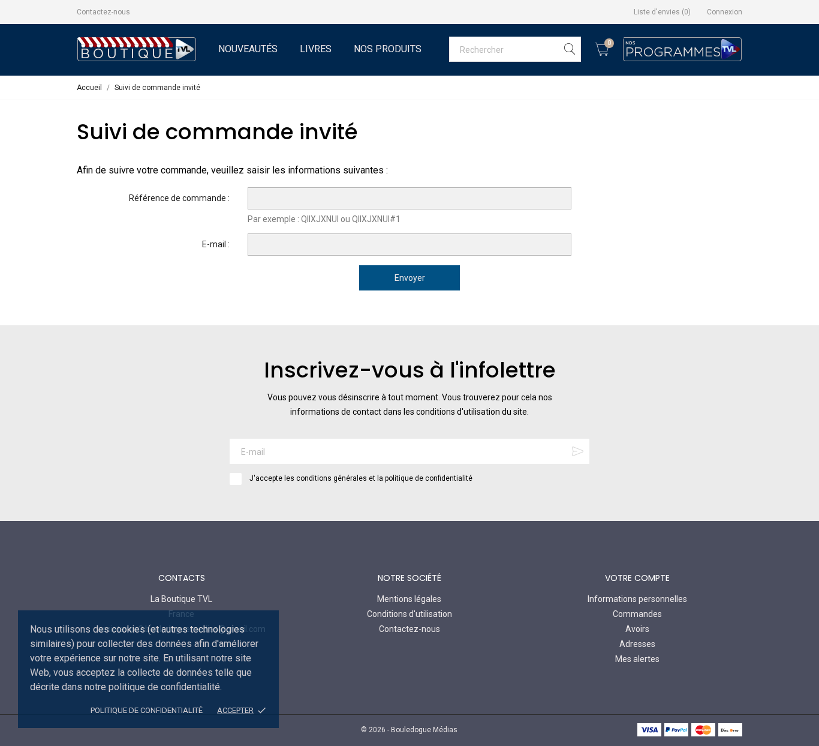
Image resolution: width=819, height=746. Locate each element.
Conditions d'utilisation (409, 614)
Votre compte (637, 578)
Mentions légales (409, 599)
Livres (316, 49)
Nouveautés (248, 49)
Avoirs (637, 629)
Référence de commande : (179, 198)
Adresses (637, 644)
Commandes (637, 614)
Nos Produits (387, 49)
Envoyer (410, 278)
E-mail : (216, 244)
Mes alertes (637, 659)
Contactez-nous (103, 12)
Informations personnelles (637, 599)
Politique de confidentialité (147, 710)
